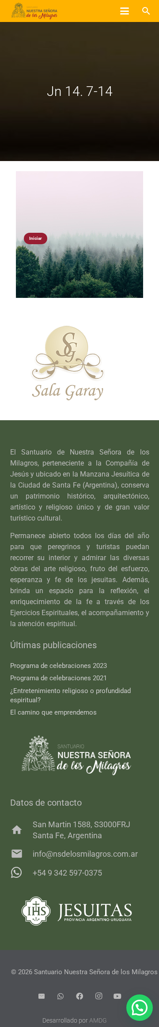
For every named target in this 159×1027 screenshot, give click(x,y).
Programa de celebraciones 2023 (58, 666)
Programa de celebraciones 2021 (58, 678)
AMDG (98, 1020)
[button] (124, 11)
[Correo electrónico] (41, 996)
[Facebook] (79, 996)
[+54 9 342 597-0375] (21, 872)
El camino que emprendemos (53, 712)
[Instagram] (98, 996)
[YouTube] (117, 996)
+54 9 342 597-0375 (67, 872)
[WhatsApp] (60, 996)
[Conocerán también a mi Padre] (79, 234)
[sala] (79, 363)
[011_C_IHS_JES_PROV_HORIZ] (79, 911)
